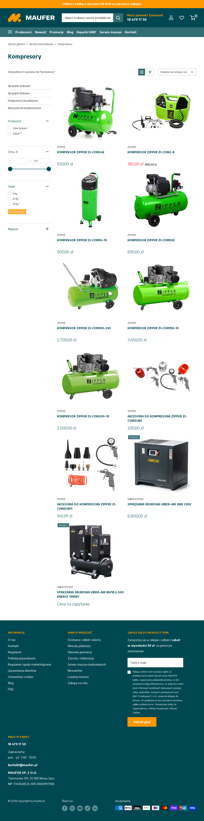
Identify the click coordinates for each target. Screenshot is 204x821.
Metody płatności (79, 646)
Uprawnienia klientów (22, 670)
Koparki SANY (86, 32)
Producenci (23, 32)
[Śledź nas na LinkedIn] (95, 808)
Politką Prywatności (158, 708)
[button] (141, 72)
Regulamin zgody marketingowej (29, 664)
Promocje (57, 32)
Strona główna (16, 44)
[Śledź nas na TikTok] (87, 808)
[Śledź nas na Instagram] (72, 808)
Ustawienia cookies (20, 676)
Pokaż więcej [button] (17, 211)
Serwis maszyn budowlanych (87, 664)
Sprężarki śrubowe (19, 86)
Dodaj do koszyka (90, 138)
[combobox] (87, 17)
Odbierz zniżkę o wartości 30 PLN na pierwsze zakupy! (102, 4)
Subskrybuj (141, 722)
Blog (70, 32)
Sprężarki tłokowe (19, 93)
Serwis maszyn (111, 32)
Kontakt (130, 32)
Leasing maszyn (78, 676)
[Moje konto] (171, 18)
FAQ (11, 689)
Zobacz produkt (91, 578)
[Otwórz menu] (10, 31)
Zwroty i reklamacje (81, 658)
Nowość (40, 32)
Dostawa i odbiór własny (84, 639)
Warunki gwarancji (80, 652)
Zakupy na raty (78, 683)
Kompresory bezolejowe (23, 100)
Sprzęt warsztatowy (41, 44)
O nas (12, 639)
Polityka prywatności (22, 658)
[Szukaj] (118, 17)
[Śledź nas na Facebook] (65, 808)
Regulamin (15, 652)
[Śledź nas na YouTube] (80, 808)
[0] (192, 17)
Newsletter (75, 670)
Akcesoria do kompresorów (24, 108)
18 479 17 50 (137, 19)
